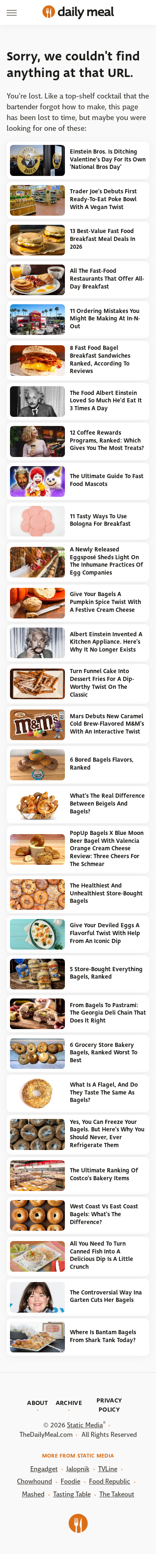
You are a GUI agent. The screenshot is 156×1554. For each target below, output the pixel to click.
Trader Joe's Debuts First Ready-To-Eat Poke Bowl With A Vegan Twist (103, 199)
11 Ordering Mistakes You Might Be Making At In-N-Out (105, 318)
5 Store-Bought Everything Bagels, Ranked (106, 973)
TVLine (107, 1469)
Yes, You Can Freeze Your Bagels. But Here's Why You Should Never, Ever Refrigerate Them (107, 1133)
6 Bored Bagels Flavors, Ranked (102, 764)
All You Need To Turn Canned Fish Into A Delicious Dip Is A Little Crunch (101, 1255)
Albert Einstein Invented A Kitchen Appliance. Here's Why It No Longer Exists (106, 642)
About (37, 1402)
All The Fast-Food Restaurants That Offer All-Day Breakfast (107, 278)
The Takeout (116, 1494)
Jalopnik (78, 1469)
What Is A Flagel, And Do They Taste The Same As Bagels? (104, 1092)
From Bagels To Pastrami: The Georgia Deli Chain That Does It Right (108, 1013)
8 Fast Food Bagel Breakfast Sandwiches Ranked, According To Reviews (100, 359)
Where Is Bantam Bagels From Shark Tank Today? (103, 1336)
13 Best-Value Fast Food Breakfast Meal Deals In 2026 (102, 238)
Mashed (33, 1494)
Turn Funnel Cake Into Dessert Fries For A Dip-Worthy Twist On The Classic (102, 682)
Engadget (44, 1469)
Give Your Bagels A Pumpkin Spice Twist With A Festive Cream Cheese (105, 601)
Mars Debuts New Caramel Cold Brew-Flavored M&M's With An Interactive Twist (107, 724)
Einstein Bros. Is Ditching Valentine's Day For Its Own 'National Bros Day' (108, 159)
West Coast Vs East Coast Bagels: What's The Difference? (104, 1214)
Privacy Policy (109, 1405)
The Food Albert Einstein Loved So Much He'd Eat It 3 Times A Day (106, 400)
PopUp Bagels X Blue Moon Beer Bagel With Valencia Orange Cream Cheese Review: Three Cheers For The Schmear (107, 848)
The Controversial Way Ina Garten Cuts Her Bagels (106, 1296)
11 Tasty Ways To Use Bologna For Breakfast (100, 520)
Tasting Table (72, 1494)
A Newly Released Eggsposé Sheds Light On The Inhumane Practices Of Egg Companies (106, 561)
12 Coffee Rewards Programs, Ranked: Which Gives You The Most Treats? (107, 440)
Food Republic (109, 1481)
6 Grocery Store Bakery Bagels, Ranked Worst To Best (103, 1052)
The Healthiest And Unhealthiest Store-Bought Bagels (106, 893)
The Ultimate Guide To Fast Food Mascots (107, 480)
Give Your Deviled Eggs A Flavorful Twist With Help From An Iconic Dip (105, 933)
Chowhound (34, 1481)
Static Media (85, 1425)
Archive (69, 1402)
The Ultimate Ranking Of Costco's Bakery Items (104, 1174)
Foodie (70, 1481)
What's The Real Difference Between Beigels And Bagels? (107, 803)
